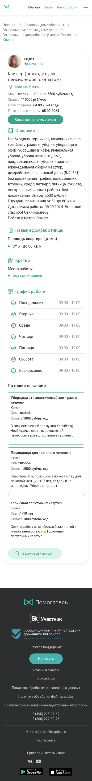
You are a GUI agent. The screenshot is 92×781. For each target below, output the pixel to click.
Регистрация (67, 7)
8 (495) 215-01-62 (46, 714)
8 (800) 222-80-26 (46, 719)
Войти (48, 7)
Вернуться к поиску (37, 553)
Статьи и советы (46, 670)
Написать (46, 659)
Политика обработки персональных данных (46, 688)
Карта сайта (46, 740)
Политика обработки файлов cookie (46, 696)
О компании (46, 679)
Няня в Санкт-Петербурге (46, 731)
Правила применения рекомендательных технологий (46, 705)
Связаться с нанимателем (35, 119)
